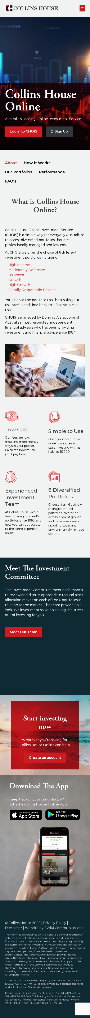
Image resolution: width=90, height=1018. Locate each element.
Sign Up (61, 131)
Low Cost (16, 429)
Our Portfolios (18, 172)
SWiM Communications (63, 928)
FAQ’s (10, 181)
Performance (52, 172)
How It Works (37, 163)
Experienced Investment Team (21, 497)
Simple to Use (66, 431)
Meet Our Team (23, 632)
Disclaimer (13, 928)
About (11, 163)
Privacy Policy (54, 923)
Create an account (45, 758)
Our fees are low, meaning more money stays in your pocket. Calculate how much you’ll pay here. (21, 446)
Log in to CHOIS (23, 131)
